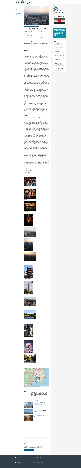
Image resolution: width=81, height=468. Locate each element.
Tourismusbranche (57, 67)
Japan (16, 13)
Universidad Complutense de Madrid (59, 68)
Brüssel (55, 46)
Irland (60, 55)
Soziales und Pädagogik (37, 403)
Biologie (35, 402)
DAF (61, 46)
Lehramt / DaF (41, 402)
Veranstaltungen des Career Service (58, 32)
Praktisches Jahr (56, 63)
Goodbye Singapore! (38, 404)
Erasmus (62, 47)
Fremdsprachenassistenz (57, 51)
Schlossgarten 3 (17, 461)
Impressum (33, 459)
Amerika (58, 43)
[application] (59, 21)
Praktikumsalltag (58, 59)
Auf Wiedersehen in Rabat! (40, 410)
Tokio (16, 14)
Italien (63, 55)
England (59, 47)
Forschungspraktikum (57, 50)
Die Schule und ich (38, 416)
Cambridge (59, 46)
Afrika (55, 43)
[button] (36, 377)
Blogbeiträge (38, 402)
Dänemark (56, 47)
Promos (19, 13)
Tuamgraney (61, 67)
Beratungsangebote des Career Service (59, 35)
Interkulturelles (56, 55)
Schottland (56, 64)
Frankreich (62, 50)
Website (25, 443)
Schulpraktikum (60, 64)
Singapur (45, 402)
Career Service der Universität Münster (38, 462)
